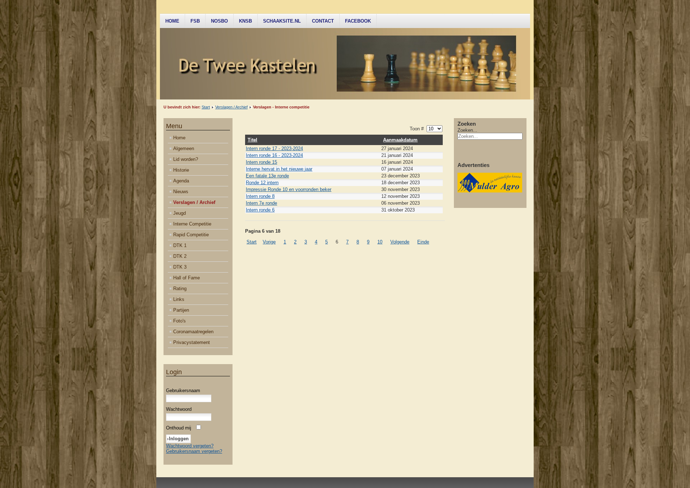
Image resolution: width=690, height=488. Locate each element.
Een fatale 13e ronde (267, 175)
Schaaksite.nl (282, 21)
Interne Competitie (192, 224)
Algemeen (183, 148)
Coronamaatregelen (193, 331)
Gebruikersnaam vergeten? (194, 451)
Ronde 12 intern (262, 182)
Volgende (399, 242)
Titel (252, 140)
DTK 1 (180, 245)
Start (206, 107)
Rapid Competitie (191, 234)
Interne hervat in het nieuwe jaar (279, 169)
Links (178, 299)
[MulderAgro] (489, 191)
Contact (323, 21)
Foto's (179, 321)
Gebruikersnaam (183, 390)
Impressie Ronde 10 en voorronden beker (288, 189)
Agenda (181, 180)
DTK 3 (180, 267)
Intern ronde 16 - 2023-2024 (274, 155)
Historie (181, 170)
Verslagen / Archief (231, 107)
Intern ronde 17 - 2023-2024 (274, 148)
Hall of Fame (186, 277)
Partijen (181, 310)
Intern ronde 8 (260, 196)
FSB (195, 21)
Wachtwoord (179, 409)
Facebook (358, 21)
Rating (180, 288)
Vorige (269, 242)
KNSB (245, 21)
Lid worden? (185, 159)
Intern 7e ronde (261, 203)
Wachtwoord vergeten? (189, 446)
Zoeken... (467, 130)
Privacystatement (191, 342)
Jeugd (179, 213)
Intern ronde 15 (261, 162)
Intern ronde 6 (260, 210)
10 (379, 242)
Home (172, 21)
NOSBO (219, 21)
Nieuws (180, 191)
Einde (423, 242)
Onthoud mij (178, 428)
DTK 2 (180, 256)
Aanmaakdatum (400, 140)
